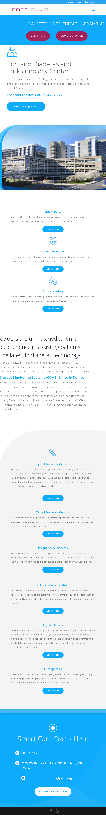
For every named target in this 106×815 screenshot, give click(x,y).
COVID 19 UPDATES (72, 36)
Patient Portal (88, 2)
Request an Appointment (26, 106)
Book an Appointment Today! (53, 791)
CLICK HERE (38, 36)
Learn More (53, 229)
